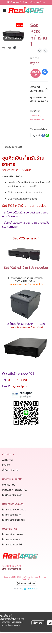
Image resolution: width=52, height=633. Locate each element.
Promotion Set (37, 119)
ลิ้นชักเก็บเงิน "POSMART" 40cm (27, 324)
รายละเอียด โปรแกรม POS (14, 490)
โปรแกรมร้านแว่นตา (11, 514)
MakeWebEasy (32, 588)
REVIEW (6, 465)
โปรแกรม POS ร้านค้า (12, 495)
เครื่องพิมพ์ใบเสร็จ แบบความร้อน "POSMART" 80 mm (27, 279)
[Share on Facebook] (43, 135)
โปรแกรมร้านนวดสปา (12, 534)
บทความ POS (8, 484)
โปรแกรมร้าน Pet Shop (13, 519)
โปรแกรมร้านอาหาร (11, 539)
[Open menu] (4, 10)
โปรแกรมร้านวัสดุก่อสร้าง (14, 509)
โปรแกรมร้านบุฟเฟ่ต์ (12, 544)
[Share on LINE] (47, 135)
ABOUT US (7, 460)
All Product (35, 115)
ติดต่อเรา (35, 73)
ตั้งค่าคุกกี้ (37, 622)
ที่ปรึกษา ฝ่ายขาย (10, 470)
